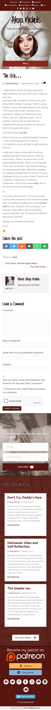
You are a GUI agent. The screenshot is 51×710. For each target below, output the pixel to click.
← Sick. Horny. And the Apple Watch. (20, 263)
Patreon (36, 5)
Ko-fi (44, 5)
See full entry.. (13, 525)
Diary (15, 257)
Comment (8, 310)
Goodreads (37, 2)
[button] (25, 467)
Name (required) (11, 341)
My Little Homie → (39, 267)
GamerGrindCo (12, 5)
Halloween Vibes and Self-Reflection (22, 544)
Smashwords (25, 2)
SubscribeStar (25, 5)
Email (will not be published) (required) (23, 352)
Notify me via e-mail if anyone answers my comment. (24, 390)
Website (7, 364)
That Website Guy (31, 708)
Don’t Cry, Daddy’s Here (24, 497)
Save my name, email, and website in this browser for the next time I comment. (24, 381)
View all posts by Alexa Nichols (22, 286)
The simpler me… (19, 588)
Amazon (15, 2)
